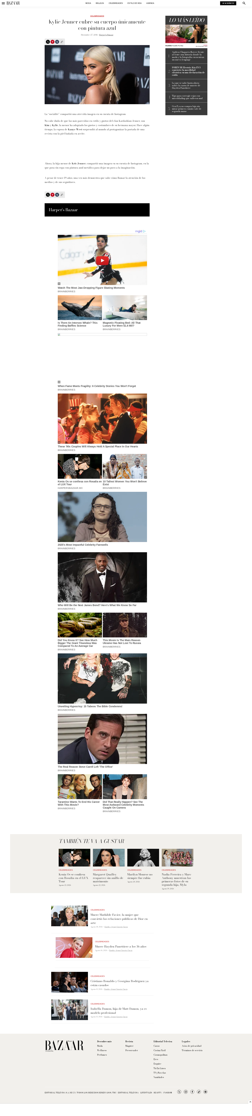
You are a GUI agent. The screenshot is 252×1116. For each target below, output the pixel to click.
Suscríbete (228, 3)
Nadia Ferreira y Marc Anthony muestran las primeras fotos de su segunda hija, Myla (176, 879)
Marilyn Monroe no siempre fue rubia (140, 876)
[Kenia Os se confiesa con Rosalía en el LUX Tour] (74, 858)
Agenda (150, 3)
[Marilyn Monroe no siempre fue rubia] (143, 858)
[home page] (13, 3)
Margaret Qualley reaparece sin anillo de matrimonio (108, 878)
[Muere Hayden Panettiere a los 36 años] (74, 947)
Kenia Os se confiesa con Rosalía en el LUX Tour (73, 878)
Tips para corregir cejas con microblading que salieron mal (187, 97)
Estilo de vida (135, 3)
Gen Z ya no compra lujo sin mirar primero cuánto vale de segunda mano (186, 109)
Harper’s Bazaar (106, 34)
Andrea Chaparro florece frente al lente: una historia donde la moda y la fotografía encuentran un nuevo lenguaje (188, 56)
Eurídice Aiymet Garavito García (116, 927)
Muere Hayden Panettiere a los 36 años (120, 946)
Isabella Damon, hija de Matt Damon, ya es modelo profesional (119, 1010)
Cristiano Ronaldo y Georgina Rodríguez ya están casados (120, 983)
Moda (88, 3)
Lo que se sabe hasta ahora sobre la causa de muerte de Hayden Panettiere (186, 85)
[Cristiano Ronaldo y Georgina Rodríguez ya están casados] (69, 982)
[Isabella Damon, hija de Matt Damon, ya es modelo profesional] (69, 1009)
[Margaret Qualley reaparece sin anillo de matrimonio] (109, 858)
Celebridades (116, 3)
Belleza (100, 3)
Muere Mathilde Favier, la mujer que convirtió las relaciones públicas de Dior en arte (119, 918)
